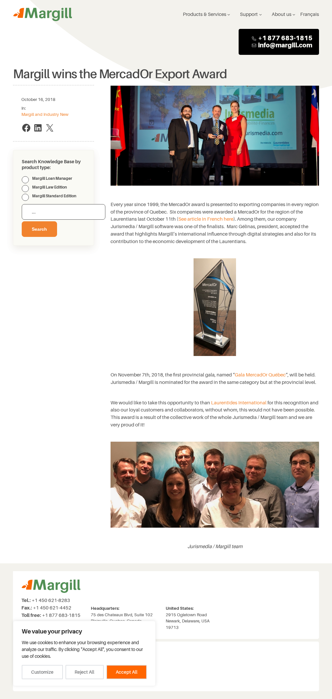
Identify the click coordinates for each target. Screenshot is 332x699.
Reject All (84, 672)
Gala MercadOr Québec (260, 375)
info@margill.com (285, 45)
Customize (42, 672)
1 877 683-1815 (287, 38)
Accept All (126, 672)
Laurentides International (239, 403)
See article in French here (205, 219)
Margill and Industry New (44, 114)
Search (39, 229)
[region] (84, 653)
